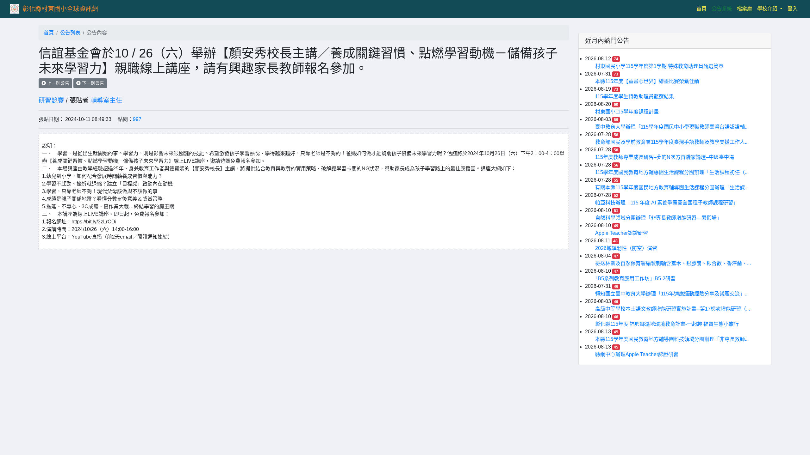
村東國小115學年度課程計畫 (627, 111)
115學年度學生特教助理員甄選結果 (634, 96)
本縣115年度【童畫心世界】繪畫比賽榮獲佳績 (647, 81)
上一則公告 (57, 83)
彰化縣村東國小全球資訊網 (60, 8)
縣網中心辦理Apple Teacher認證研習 (636, 354)
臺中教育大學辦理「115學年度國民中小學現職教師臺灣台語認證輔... (672, 127)
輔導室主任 (106, 100)
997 (137, 119)
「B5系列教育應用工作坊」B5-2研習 (635, 278)
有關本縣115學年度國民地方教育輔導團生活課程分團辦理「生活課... (672, 187)
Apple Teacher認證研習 (621, 233)
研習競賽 (51, 100)
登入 (793, 8)
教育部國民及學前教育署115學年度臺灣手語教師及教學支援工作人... (672, 142)
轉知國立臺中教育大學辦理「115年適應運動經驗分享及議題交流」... (672, 293)
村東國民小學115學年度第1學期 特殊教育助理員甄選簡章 (659, 66)
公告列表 (70, 32)
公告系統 (722, 8)
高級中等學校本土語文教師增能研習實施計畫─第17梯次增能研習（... (672, 309)
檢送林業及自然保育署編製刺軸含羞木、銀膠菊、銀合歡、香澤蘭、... (673, 263)
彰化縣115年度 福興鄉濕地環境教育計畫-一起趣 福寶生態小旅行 (667, 324)
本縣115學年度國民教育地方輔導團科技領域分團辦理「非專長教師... (672, 339)
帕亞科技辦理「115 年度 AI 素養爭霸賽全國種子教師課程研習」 (666, 202)
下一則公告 (92, 83)
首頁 (702, 8)
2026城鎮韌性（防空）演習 (626, 248)
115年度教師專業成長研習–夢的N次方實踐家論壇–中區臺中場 (664, 157)
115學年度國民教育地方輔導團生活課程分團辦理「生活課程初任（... (672, 172)
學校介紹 (768, 8)
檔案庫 (744, 8)
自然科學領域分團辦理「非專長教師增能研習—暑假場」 (658, 218)
